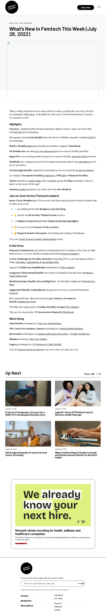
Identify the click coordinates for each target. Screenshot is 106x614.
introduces (84, 161)
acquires (30, 146)
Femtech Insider (70, 253)
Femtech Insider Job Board (30, 349)
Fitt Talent (58, 598)
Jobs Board (58, 595)
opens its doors (79, 156)
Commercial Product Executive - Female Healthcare (63, 334)
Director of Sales (38, 339)
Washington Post (26, 301)
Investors (58, 603)
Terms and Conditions (61, 590)
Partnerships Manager (71, 328)
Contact (57, 610)
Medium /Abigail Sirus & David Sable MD (37, 262)
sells (63, 175)
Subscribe (58, 607)
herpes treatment (84, 170)
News (22, 23)
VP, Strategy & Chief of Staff (47, 344)
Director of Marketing (49, 323)
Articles (24, 595)
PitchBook (68, 312)
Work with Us (27, 606)
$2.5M (90, 137)
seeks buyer (49, 175)
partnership (35, 180)
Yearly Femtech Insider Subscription (37, 239)
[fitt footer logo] (26, 568)
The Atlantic (68, 267)
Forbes (13, 293)
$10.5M (18, 132)
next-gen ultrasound (44, 151)
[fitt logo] (11, 7)
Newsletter (28, 23)
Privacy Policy (50, 590)
